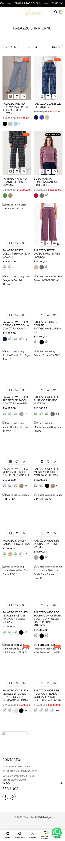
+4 (26, 414)
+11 (57, 414)
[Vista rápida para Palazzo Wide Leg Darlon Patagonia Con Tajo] (23, 315)
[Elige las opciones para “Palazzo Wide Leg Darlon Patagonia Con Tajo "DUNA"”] (10, 315)
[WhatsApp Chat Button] (57, 833)
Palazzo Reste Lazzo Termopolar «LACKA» (16, 253)
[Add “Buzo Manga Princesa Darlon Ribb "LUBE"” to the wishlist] (48, 171)
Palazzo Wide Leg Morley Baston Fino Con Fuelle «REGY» (15, 617)
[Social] (5, 797)
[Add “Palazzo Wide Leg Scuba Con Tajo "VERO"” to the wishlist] (48, 533)
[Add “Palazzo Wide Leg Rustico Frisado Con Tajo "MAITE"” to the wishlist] (17, 390)
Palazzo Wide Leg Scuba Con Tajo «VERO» (46, 544)
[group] (16, 78)
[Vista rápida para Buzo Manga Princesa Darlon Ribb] (54, 171)
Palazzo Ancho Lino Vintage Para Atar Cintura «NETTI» (15, 108)
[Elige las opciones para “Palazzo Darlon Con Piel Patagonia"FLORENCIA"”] (41, 315)
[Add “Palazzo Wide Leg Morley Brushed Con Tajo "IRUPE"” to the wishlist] (48, 461)
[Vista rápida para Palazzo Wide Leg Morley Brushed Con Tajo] (54, 461)
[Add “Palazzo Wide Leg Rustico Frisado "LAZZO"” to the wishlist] (48, 390)
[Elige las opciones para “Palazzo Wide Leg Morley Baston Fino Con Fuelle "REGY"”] (10, 605)
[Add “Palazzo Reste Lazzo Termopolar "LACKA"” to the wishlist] (17, 243)
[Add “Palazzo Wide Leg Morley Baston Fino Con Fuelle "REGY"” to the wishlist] (17, 605)
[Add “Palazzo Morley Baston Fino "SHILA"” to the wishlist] (17, 533)
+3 (25, 554)
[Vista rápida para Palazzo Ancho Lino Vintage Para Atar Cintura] (23, 96)
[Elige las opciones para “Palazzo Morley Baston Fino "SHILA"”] (10, 533)
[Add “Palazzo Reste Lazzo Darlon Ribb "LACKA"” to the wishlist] (48, 243)
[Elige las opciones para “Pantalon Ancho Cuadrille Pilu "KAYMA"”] (10, 171)
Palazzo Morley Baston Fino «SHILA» (16, 542)
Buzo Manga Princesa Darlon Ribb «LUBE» (46, 182)
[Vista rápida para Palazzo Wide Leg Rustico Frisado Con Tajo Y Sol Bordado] (54, 683)
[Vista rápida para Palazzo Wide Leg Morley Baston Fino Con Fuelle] (23, 605)
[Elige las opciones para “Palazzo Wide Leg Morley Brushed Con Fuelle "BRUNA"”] (10, 461)
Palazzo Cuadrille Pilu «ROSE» (47, 105)
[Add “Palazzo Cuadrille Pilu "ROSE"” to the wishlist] (48, 96)
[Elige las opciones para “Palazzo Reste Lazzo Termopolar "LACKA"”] (10, 243)
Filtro (13, 47)
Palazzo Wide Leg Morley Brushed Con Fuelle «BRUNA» (16, 472)
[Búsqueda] (55, 12)
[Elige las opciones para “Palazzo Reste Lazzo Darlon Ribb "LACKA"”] (41, 243)
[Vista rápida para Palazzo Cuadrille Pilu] (54, 96)
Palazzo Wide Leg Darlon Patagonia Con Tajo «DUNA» (15, 325)
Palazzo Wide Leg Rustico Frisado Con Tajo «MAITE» (15, 400)
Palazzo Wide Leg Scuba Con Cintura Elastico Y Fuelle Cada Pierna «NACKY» (48, 619)
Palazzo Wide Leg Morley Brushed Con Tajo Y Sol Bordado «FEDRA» (15, 695)
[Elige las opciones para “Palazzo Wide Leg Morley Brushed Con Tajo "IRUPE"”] (41, 461)
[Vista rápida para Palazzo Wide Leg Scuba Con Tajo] (54, 533)
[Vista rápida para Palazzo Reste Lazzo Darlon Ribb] (54, 243)
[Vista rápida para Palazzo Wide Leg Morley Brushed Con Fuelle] (23, 461)
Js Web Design (42, 817)
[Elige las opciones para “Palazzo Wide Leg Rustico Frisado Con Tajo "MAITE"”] (10, 390)
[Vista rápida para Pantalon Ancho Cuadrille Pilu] (23, 171)
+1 (20, 124)
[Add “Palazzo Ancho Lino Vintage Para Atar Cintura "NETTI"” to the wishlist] (17, 96)
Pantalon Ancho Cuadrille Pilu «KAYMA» (14, 182)
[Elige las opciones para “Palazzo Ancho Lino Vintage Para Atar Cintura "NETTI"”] (10, 96)
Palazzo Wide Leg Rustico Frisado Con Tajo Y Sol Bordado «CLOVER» (47, 695)
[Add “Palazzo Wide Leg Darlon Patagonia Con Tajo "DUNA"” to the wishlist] (17, 315)
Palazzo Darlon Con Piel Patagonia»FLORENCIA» (48, 327)
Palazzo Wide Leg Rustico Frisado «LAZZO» (46, 400)
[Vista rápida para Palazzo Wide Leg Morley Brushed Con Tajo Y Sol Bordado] (23, 683)
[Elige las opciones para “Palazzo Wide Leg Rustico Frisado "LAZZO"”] (41, 390)
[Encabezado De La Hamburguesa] (4, 12)
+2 (25, 339)
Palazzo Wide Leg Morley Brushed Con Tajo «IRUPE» (46, 472)
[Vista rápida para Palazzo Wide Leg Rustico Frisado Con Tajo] (23, 390)
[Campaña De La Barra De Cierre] (61, 3)
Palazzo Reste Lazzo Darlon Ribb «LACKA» (47, 253)
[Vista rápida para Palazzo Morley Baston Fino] (23, 533)
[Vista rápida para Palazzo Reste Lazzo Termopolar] (23, 243)
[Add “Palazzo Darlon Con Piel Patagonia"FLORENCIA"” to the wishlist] (48, 315)
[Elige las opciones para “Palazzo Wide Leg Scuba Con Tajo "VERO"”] (41, 533)
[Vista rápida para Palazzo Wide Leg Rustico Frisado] (54, 390)
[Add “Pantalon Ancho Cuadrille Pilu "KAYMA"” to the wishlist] (17, 171)
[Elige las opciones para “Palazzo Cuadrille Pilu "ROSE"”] (41, 96)
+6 (57, 710)
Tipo (54, 46)
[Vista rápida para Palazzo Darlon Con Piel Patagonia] (54, 315)
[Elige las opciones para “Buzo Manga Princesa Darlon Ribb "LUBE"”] (41, 171)
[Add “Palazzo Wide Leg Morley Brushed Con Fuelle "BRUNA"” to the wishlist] (17, 461)
